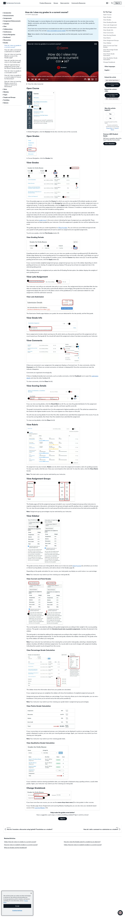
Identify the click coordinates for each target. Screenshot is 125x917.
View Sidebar (107, 43)
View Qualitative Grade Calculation (110, 58)
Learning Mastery (40, 808)
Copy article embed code (112, 84)
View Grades (107, 20)
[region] (17, 903)
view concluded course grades (56, 30)
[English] (11, 3)
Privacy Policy (109, 128)
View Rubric (107, 38)
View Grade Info (108, 30)
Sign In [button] (62, 818)
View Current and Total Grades (110, 46)
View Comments (108, 33)
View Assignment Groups (111, 40)
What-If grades (62, 227)
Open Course (107, 14)
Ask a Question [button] (110, 143)
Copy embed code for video (112, 95)
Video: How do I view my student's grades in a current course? (83, 845)
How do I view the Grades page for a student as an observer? (82, 842)
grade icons (42, 220)
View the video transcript (35, 84)
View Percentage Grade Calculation (110, 50)
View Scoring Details (109, 35)
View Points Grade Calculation (108, 54)
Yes (110, 114)
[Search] (112, 3)
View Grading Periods (109, 22)
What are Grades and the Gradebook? (15, 847)
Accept (17, 906)
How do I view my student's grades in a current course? (21, 845)
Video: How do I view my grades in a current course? (20, 842)
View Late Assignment (110, 25)
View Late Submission (110, 27)
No (110, 118)
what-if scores (77, 566)
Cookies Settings (17, 910)
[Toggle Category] (2, 13)
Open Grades (107, 17)
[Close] (31, 893)
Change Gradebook (109, 62)
